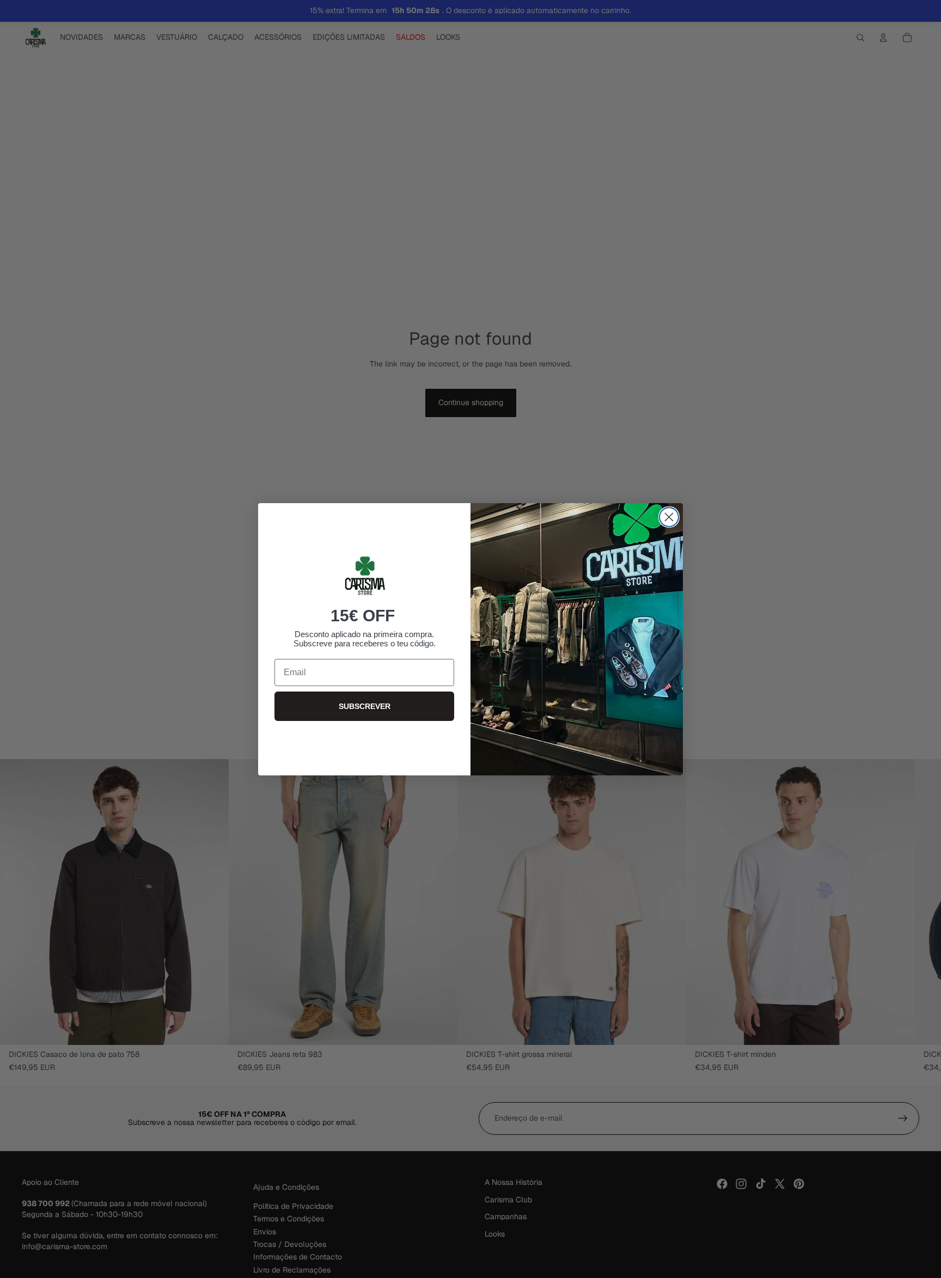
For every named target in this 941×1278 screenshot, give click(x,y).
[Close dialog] (669, 517)
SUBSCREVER (364, 706)
